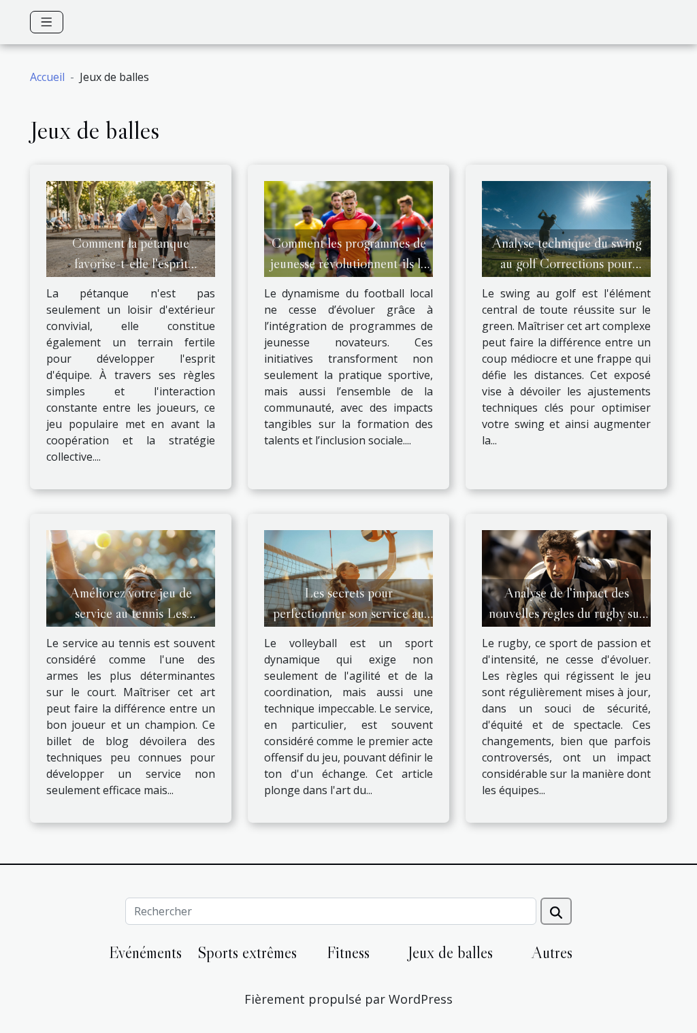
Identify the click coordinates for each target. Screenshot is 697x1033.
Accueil (47, 76)
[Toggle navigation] (46, 22)
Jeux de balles (450, 952)
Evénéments (145, 952)
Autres (552, 952)
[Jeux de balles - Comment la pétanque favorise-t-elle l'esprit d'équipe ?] (130, 227)
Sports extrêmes (247, 952)
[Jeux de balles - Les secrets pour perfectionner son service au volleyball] (348, 577)
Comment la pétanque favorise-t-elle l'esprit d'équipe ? (130, 263)
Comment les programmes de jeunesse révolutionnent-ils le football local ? (348, 263)
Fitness (348, 952)
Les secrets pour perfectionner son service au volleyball (348, 613)
